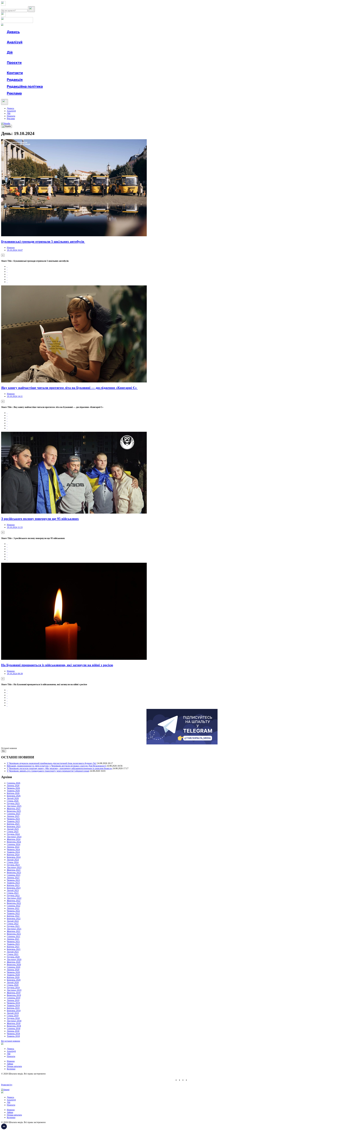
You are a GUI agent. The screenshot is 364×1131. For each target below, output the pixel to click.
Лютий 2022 (13, 921)
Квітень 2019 (13, 1008)
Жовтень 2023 (13, 870)
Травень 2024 (13, 852)
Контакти (15, 73)
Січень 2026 (12, 801)
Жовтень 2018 (13, 1023)
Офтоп (50, 37)
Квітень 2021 (13, 946)
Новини (16, 37)
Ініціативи (37, 57)
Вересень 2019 (14, 995)
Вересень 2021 (14, 934)
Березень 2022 (13, 918)
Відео (59, 37)
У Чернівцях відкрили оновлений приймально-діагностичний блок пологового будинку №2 (51, 763)
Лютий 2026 (13, 798)
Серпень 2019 (13, 998)
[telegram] (190, 1080)
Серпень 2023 (13, 875)
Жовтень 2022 (13, 900)
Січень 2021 (12, 954)
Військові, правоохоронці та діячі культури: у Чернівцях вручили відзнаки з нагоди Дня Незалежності (56, 766)
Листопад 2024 (14, 836)
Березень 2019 (13, 1010)
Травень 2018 (13, 1036)
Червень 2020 (13, 972)
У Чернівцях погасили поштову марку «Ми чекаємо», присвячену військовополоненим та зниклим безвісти (59, 768)
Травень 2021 (13, 944)
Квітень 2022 (13, 916)
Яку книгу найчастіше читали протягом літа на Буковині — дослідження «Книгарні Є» (69, 388)
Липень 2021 (13, 939)
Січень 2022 (12, 923)
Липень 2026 (13, 785)
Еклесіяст (142, 67)
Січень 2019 (12, 1016)
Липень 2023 (13, 877)
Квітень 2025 (13, 824)
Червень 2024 (13, 849)
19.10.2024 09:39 (15, 673)
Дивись (13, 32)
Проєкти (14, 63)
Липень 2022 (13, 908)
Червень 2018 (13, 1033)
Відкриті (35, 67)
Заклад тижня (66, 67)
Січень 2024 (12, 862)
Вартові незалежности (112, 67)
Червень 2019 (13, 1003)
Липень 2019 (13, 1000)
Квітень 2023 (13, 885)
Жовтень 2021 (13, 931)
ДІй (8, 113)
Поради (49, 57)
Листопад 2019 (14, 990)
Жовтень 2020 (13, 962)
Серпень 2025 (13, 813)
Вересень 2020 (14, 964)
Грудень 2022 (13, 895)
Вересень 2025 (14, 811)
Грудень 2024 (13, 834)
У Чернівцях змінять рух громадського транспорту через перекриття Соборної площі (48, 771)
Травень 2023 (13, 883)
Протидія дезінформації (87, 67)
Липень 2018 (13, 1031)
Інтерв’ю (27, 37)
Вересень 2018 (14, 1026)
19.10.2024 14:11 (15, 396)
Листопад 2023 (14, 867)
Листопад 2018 (14, 1021)
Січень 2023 (12, 893)
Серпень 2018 (13, 1028)
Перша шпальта (14, 1066)
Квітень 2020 (13, 977)
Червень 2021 (13, 941)
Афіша (16, 57)
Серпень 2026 (13, 783)
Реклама (68, 57)
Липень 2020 (13, 969)
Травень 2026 (13, 790)
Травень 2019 (13, 1005)
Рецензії (25, 57)
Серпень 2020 (13, 967)
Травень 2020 (13, 975)
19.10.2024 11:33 (15, 527)
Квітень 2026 (13, 793)
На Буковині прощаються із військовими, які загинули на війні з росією (57, 665)
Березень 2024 (13, 857)
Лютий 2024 (13, 860)
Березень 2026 (13, 796)
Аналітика (18, 47)
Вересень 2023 (14, 872)
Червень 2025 (13, 819)
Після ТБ (130, 67)
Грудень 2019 (13, 987)
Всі (3, 751)
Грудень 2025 (13, 803)
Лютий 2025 (13, 829)
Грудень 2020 (13, 957)
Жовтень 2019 (13, 992)
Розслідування (32, 47)
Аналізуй (14, 42)
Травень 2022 (13, 913)
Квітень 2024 (13, 854)
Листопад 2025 (14, 806)
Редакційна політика (25, 86)
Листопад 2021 (14, 929)
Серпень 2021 (13, 936)
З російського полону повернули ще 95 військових (40, 519)
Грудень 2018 (13, 1018)
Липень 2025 (13, 816)
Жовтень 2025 (13, 808)
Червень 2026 (13, 788)
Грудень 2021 (13, 926)
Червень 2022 (13, 911)
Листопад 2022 (14, 898)
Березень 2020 (13, 980)
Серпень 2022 (13, 906)
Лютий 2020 (13, 982)
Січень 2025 (12, 831)
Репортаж (39, 37)
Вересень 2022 (14, 903)
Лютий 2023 (13, 890)
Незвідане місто (20, 67)
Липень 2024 (13, 847)
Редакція (15, 80)
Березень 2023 (13, 888)
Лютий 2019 (13, 1013)
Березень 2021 (13, 949)
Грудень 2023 (13, 865)
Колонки (46, 47)
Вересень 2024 (14, 842)
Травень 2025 (13, 821)
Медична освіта (49, 67)
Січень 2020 (12, 985)
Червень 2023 (13, 880)
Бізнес (58, 57)
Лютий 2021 (13, 952)
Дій (10, 52)
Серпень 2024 (13, 844)
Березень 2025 (13, 826)
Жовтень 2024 (13, 839)
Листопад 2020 (14, 959)
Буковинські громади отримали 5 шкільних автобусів (43, 241)
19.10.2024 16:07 (15, 250)
